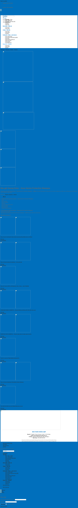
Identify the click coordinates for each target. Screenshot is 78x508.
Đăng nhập (3, 504)
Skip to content (3, 1)
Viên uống (7, 24)
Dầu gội (6, 47)
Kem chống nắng (8, 36)
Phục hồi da (7, 41)
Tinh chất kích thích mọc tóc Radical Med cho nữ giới (11, 406)
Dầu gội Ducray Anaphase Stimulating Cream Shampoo (12, 382)
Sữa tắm (7, 23)
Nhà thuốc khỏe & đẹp (7, 443)
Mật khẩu (2, 501)
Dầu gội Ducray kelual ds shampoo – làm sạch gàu (11, 262)
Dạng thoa (7, 27)
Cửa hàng (5, 16)
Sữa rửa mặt (7, 22)
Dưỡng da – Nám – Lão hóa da (10, 35)
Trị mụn (4, 18)
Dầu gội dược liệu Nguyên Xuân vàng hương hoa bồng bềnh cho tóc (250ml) (16, 236)
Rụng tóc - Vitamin (9, 49)
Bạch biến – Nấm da (7, 26)
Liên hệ (4, 446)
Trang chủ (2, 49)
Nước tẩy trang (8, 40)
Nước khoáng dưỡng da (10, 39)
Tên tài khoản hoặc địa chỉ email (7, 499)
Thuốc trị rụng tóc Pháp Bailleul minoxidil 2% (9, 358)
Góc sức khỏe (6, 445)
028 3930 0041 (6, 19)
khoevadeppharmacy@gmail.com (40, 435)
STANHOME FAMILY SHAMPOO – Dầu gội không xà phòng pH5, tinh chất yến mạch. (18, 310)
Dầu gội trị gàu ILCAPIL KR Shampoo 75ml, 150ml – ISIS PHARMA (14, 286)
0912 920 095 (6, 22)
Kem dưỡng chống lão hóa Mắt (11, 37)
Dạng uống (7, 28)
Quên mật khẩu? (3, 506)
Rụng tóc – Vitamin (7, 44)
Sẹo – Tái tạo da (8, 20)
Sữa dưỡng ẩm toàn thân (10, 21)
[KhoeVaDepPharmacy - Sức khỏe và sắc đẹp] (5, 10)
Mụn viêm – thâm (8, 19)
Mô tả (4, 196)
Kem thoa (7, 38)
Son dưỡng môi (8, 42)
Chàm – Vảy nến (6, 30)
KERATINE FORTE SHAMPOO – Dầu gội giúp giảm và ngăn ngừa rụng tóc (15, 334)
